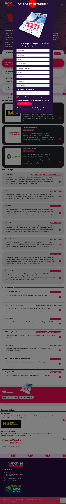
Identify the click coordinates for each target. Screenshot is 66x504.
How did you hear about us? (25, 89)
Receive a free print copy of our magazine (31, 97)
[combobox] (33, 93)
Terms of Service (32, 109)
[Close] (51, 3)
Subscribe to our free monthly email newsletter (33, 100)
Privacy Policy (20, 109)
